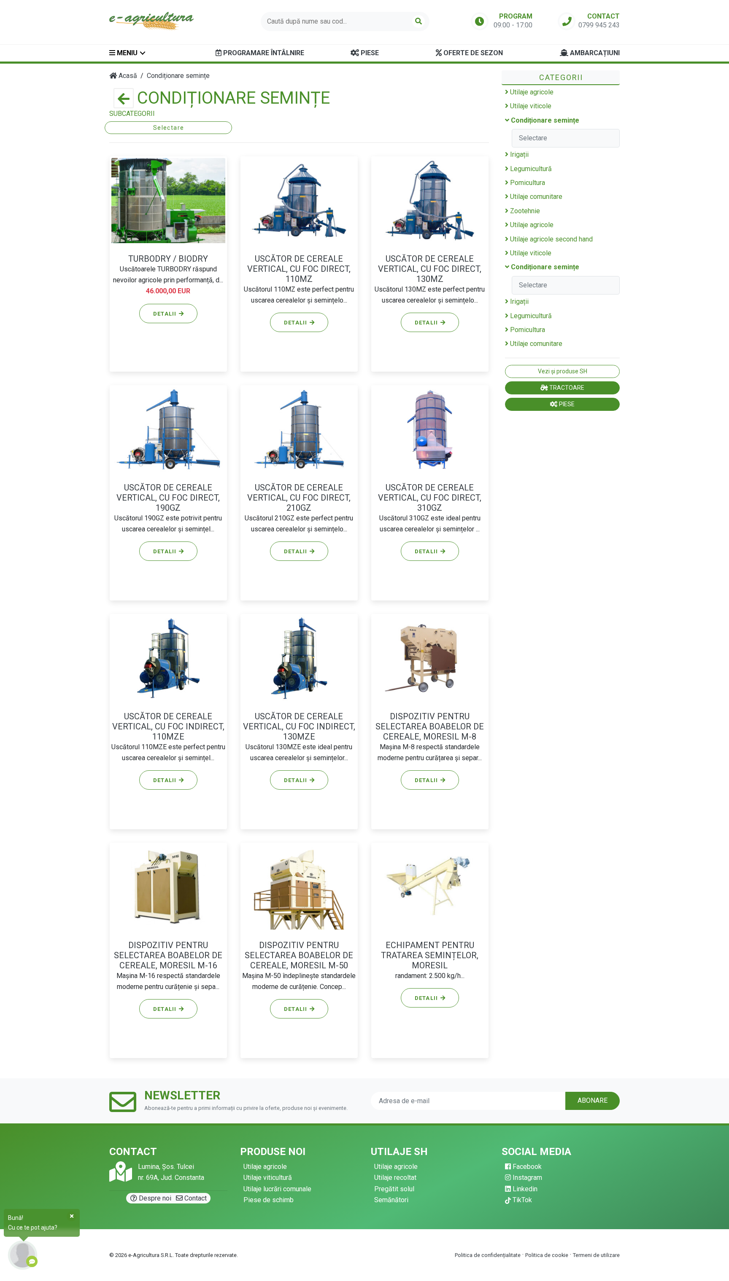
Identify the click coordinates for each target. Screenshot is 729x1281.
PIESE (566, 404)
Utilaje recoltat (395, 1178)
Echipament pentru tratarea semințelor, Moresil (429, 955)
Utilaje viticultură (267, 1178)
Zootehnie (524, 211)
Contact (195, 1198)
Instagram (526, 1178)
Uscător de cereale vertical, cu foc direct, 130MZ (429, 269)
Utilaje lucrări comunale (277, 1189)
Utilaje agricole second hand (550, 239)
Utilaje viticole (529, 106)
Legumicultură (530, 169)
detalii (165, 314)
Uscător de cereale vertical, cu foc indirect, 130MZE (299, 726)
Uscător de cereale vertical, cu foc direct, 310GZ (429, 497)
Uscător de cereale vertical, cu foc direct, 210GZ (299, 497)
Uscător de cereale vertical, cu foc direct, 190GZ (168, 497)
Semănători (391, 1200)
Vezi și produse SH (562, 371)
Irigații (518, 154)
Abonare (593, 1100)
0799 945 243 (599, 25)
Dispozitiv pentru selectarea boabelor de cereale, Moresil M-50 (299, 955)
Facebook (526, 1167)
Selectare (168, 127)
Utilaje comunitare (535, 197)
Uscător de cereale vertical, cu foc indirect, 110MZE (168, 726)
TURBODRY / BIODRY (168, 259)
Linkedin (524, 1189)
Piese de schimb (268, 1200)
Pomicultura (526, 183)
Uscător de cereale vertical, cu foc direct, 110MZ (299, 269)
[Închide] (71, 1216)
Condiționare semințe (544, 120)
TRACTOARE (566, 387)
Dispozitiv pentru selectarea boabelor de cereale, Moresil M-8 (429, 726)
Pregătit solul (394, 1189)
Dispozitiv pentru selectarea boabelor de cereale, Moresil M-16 (168, 955)
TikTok (521, 1200)
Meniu (126, 53)
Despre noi (154, 1198)
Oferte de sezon (472, 53)
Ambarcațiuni (594, 53)
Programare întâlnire (262, 53)
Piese (369, 53)
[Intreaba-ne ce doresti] (22, 1255)
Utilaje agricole (531, 92)
